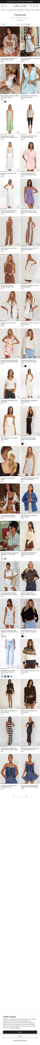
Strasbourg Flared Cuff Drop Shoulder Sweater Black (29, 631)
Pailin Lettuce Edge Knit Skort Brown (9, 711)
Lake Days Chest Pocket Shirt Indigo (29, 516)
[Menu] (2, 5)
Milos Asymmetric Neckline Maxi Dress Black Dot (30, 748)
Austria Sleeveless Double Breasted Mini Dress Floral (9, 361)
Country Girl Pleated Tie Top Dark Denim (9, 786)
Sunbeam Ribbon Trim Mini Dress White (30, 59)
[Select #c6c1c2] (5, 636)
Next (26, 796)
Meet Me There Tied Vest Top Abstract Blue (29, 96)
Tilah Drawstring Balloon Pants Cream (29, 401)
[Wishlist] (31, 6)
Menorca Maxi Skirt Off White (8, 174)
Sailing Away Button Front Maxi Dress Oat (30, 286)
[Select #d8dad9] (2, 636)
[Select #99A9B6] (11, 676)
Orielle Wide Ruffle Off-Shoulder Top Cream (28, 553)
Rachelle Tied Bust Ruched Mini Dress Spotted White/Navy (30, 478)
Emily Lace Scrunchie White (8, 478)
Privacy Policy (15, 1028)
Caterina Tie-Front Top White (8, 323)
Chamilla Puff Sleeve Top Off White (9, 401)
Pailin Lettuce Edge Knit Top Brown (29, 711)
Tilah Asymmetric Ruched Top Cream (9, 438)
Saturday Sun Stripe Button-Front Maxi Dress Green (9, 136)
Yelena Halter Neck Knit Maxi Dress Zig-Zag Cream (9, 748)
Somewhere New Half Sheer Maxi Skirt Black (28, 438)
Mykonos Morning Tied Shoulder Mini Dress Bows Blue (9, 631)
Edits (33, 10)
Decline (20, 1036)
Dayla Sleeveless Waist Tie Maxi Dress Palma (29, 248)
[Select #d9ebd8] (2, 558)
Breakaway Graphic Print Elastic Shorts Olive (9, 59)
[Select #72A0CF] (5, 558)
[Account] (34, 6)
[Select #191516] (25, 366)
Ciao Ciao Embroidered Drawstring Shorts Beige (9, 593)
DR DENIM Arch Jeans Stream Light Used (8, 671)
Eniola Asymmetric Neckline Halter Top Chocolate (7, 286)
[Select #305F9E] (5, 676)
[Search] (5, 6)
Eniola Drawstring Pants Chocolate (9, 248)
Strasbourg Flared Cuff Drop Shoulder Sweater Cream (29, 361)
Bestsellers (20, 10)
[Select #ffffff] (2, 101)
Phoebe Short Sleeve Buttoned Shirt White (8, 516)
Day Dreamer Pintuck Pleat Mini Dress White (10, 96)
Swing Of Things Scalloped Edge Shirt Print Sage (10, 553)
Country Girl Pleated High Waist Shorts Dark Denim (29, 786)
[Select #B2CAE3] (2, 676)
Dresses (27, 10)
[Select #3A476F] (8, 676)
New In (3, 10)
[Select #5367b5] (5, 101)
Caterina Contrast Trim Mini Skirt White (30, 323)
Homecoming (11, 10)
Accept (20, 1032)
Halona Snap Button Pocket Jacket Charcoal (29, 593)
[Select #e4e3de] (25, 443)
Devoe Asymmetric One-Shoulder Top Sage (29, 136)
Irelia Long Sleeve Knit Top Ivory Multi (30, 671)
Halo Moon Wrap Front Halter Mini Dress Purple (29, 211)
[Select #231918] (22, 443)
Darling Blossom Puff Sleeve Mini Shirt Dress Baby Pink (28, 174)
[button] (30, 24)
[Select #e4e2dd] (22, 366)
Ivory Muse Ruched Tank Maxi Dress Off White (9, 211)
